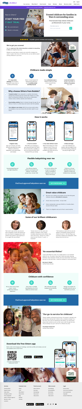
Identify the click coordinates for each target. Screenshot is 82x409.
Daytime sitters (7, 390)
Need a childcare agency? (9, 397)
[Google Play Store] (40, 404)
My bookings (36, 392)
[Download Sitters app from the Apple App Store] (28, 357)
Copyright (65, 393)
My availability (51, 390)
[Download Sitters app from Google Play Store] (38, 357)
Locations (6, 401)
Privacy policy (66, 388)
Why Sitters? (35, 4)
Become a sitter (68, 4)
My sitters (36, 390)
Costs (49, 4)
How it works (43, 4)
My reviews (50, 392)
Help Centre (76, 4)
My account (36, 393)
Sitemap (20, 399)
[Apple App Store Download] (30, 404)
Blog (20, 395)
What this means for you (49, 7)
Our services (26, 4)
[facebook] (48, 404)
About (60, 4)
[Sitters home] (6, 3)
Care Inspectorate (67, 392)
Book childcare (37, 388)
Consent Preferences (67, 395)
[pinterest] (53, 404)
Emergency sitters (8, 393)
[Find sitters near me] (70, 28)
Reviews (55, 4)
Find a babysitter (7, 395)
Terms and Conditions (68, 390)
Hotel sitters (6, 392)
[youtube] (56, 404)
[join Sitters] (24, 23)
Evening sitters (7, 388)
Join (74, 1)
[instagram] (50, 404)
